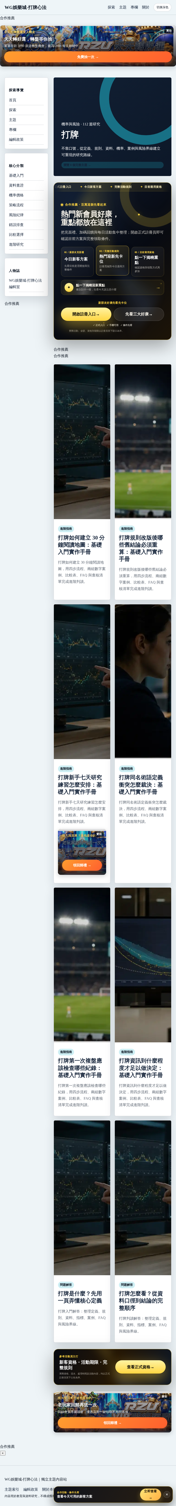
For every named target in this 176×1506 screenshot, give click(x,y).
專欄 (134, 7)
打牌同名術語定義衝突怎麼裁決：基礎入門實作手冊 (141, 784)
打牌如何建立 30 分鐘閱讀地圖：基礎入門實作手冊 (81, 545)
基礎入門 (16, 175)
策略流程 (16, 205)
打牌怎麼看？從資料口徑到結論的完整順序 (141, 1301)
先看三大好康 (139, 314)
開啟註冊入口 (86, 314)
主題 (122, 7)
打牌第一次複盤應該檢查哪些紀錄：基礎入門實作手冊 (80, 1068)
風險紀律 (16, 215)
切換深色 (162, 7)
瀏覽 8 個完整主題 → (77, 165)
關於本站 (49, 1489)
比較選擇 (16, 235)
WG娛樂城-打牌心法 (26, 7)
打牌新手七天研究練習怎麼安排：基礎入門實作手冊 (80, 784)
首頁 (12, 100)
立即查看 (150, 1494)
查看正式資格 (140, 1367)
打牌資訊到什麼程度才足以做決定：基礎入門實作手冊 (141, 1068)
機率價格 (16, 195)
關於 (145, 7)
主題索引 (12, 1489)
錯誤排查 (16, 225)
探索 (111, 7)
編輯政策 (16, 139)
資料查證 (16, 185)
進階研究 (16, 244)
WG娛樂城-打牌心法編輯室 (25, 283)
